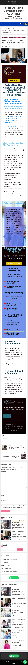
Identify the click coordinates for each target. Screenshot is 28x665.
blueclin (5, 46)
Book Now (26, 24)
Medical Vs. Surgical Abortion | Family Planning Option (17, 645)
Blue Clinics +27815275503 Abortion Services (14, 12)
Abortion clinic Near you (12, 127)
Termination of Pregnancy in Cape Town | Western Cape (19, 536)
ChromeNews (20, 661)
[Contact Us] (15, 3)
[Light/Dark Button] (21, 23)
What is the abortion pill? (14, 330)
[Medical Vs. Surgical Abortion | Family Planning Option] (6, 644)
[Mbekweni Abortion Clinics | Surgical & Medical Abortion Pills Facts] (6, 524)
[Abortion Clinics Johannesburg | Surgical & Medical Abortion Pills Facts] (13, 3)
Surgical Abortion (21, 37)
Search (4, 545)
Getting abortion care (16, 257)
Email (3, 495)
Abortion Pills (5, 37)
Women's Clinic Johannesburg (9, 571)
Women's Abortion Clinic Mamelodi (9, 440)
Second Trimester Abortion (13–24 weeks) (14, 309)
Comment (4, 471)
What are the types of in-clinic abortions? (14, 304)
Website (3, 500)
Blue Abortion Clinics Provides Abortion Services (13, 102)
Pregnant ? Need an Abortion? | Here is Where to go (19, 614)
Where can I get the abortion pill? (12, 282)
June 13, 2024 (11, 46)
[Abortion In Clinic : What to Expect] (6, 634)
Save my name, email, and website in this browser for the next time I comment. (13, 506)
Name (3, 490)
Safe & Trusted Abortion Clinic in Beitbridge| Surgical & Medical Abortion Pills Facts (19, 625)
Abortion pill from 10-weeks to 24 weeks (13, 333)
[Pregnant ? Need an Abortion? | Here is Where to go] (6, 612)
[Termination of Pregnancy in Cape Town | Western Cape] (6, 535)
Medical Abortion (13, 37)
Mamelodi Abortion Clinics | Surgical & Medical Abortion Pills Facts (13, 437)
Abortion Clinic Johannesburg (9, 559)
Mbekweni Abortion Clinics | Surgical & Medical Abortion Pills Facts (18, 526)
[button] (1, 23)
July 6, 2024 (15, 539)
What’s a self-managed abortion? (13, 286)
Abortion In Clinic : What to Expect (19, 634)
